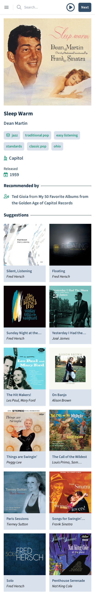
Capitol (16, 158)
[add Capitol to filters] (5, 158)
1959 (14, 175)
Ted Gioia (20, 197)
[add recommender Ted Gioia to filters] (6, 197)
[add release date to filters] (6, 175)
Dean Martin (15, 123)
